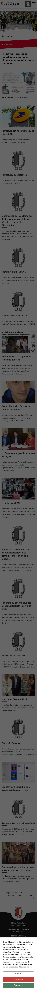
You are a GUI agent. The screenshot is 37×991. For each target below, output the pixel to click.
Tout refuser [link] (18, 979)
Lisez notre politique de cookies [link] (20, 967)
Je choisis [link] (18, 974)
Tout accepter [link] (18, 985)
